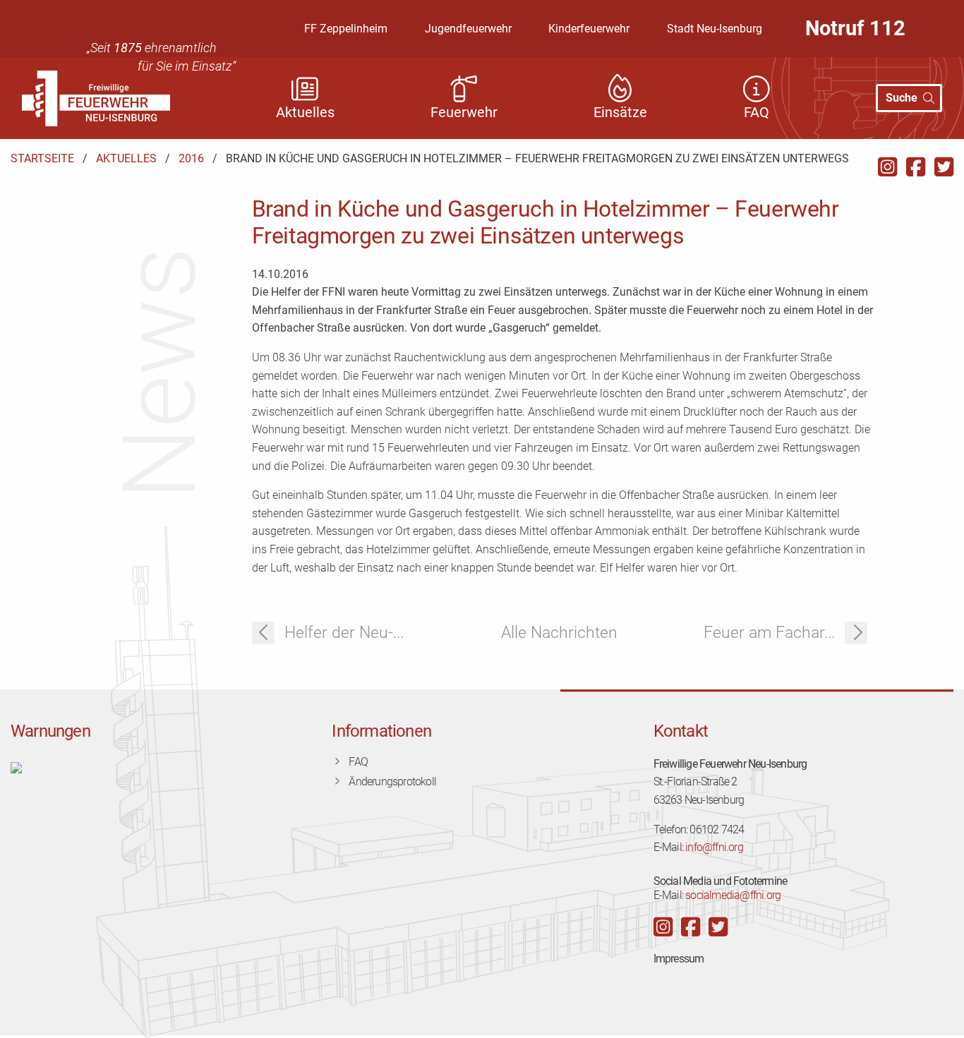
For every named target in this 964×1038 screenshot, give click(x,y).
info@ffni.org (714, 847)
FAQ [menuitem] (756, 112)
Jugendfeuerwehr (468, 28)
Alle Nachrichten (559, 632)
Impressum (678, 958)
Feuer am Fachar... (769, 632)
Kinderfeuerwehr (588, 28)
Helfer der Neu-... (344, 632)
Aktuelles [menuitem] (305, 112)
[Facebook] (915, 167)
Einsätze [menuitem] (620, 112)
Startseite (42, 158)
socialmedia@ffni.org (733, 895)
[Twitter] (943, 167)
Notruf (855, 28)
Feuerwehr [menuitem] (464, 112)
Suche (901, 97)
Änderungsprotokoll (392, 781)
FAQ (358, 761)
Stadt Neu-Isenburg (714, 28)
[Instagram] (887, 167)
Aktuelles (126, 158)
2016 (191, 158)
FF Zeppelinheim (345, 28)
